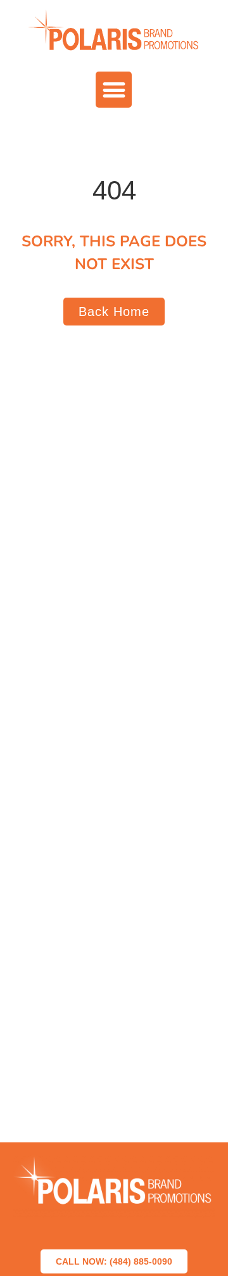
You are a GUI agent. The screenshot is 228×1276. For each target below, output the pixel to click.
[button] (114, 90)
